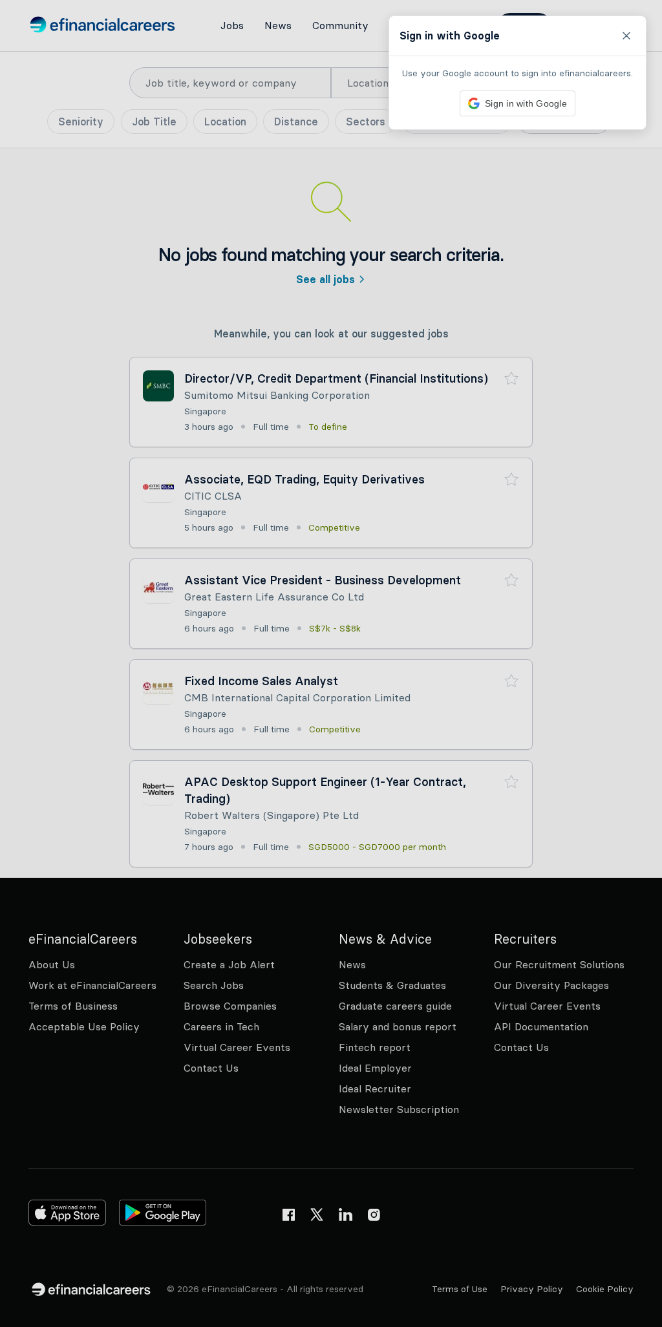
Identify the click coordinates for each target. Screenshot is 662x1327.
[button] (331, 663)
